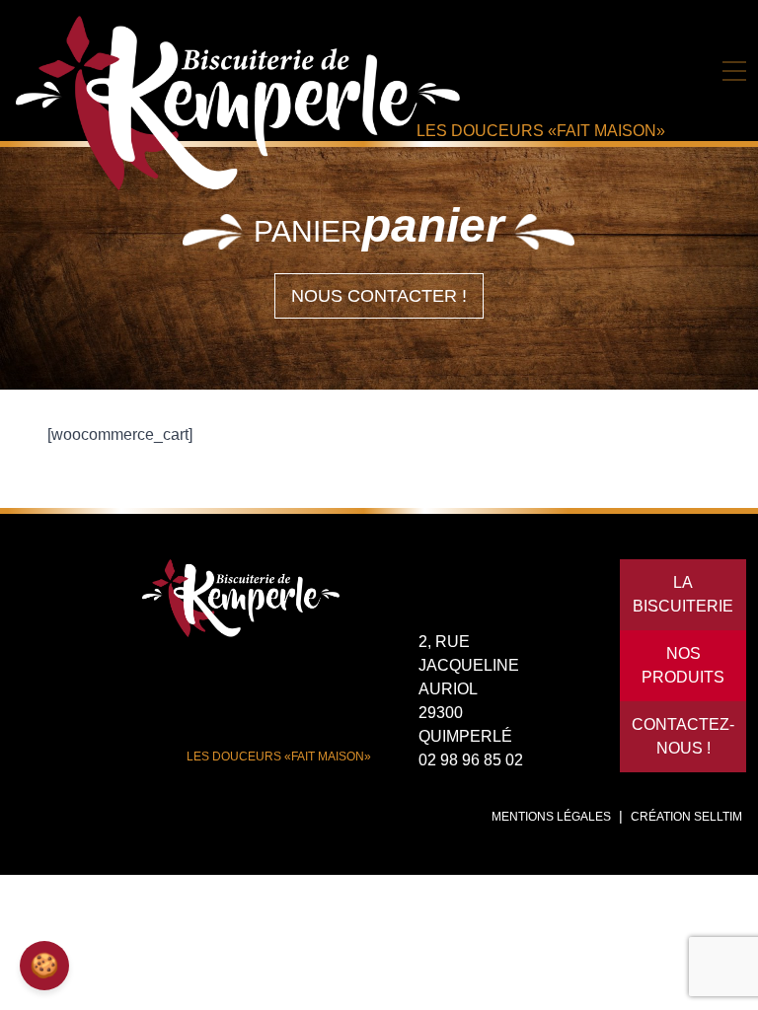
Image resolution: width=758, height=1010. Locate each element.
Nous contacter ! (379, 296)
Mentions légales (551, 817)
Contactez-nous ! (683, 736)
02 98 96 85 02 (470, 760)
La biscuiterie (683, 594)
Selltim (718, 817)
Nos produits (683, 665)
